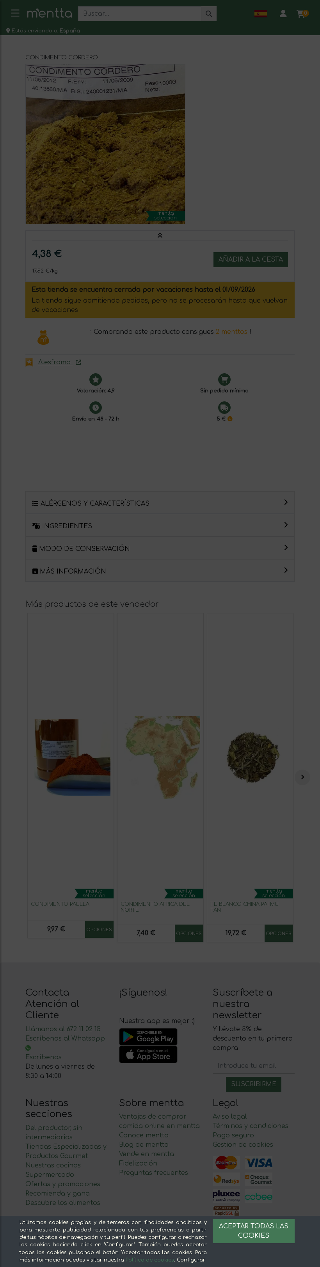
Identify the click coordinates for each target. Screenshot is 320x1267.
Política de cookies (150, 1260)
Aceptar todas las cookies (253, 1231)
